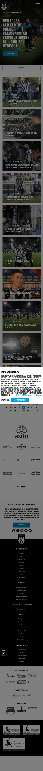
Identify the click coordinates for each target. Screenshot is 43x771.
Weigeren (5, 400)
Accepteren (20, 400)
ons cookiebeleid (17, 395)
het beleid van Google (33, 395)
